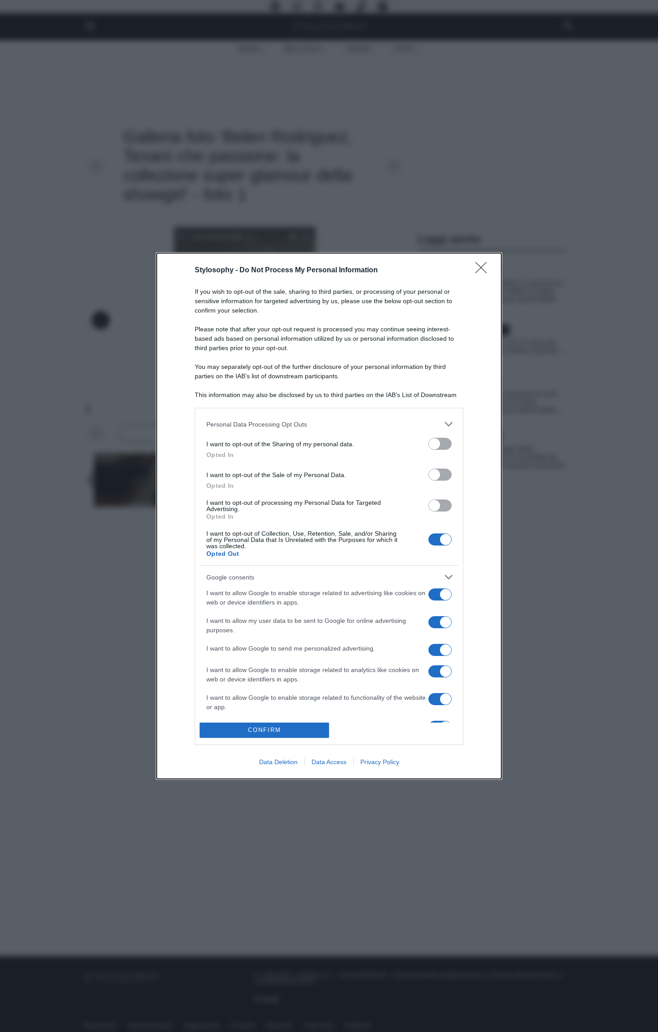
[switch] (440, 444)
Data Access (329, 762)
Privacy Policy (379, 762)
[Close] (483, 270)
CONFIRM (264, 730)
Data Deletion (278, 762)
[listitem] (329, 424)
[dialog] (329, 515)
